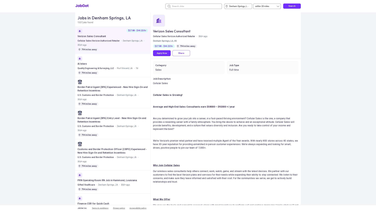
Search (292, 6)
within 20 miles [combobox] (262, 6)
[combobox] (239, 6)
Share (181, 53)
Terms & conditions (100, 208)
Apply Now (162, 53)
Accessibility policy (138, 208)
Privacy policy (119, 208)
